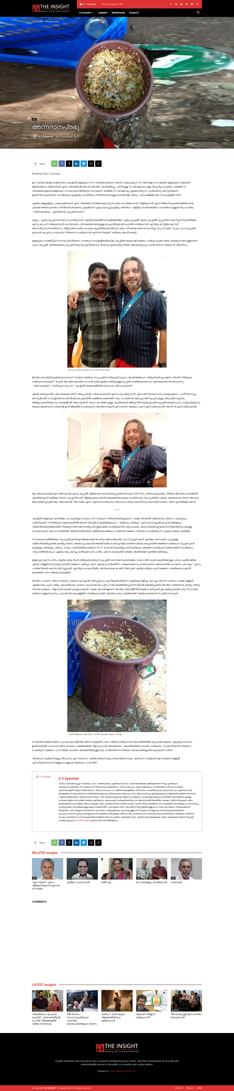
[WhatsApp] (54, 163)
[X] (197, 4)
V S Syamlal (46, 136)
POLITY (140, 1010)
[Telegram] (192, 4)
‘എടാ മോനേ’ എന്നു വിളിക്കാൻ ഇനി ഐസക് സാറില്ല (46, 885)
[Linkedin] (181, 4)
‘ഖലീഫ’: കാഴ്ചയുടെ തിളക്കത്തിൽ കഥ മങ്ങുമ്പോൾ (113, 1017)
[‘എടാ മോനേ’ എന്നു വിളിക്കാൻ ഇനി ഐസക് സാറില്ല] (47, 869)
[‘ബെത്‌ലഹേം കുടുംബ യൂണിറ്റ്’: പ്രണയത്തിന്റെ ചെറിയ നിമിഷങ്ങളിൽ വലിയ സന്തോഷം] (47, 1000)
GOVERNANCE (73, 1010)
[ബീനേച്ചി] (117, 869)
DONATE (134, 12)
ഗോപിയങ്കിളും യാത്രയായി (151, 882)
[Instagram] (176, 4)
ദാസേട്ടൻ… (177, 882)
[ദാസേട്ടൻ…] (186, 869)
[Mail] (186, 4)
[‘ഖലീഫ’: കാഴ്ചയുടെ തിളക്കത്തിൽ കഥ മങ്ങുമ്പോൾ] (117, 1000)
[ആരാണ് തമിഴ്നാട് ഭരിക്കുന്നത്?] (151, 1000)
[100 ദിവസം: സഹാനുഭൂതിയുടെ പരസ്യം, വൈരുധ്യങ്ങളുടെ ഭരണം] (82, 1000)
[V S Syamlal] (35, 136)
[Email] (91, 163)
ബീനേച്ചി (106, 882)
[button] (198, 12)
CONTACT (179, 1088)
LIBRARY (102, 12)
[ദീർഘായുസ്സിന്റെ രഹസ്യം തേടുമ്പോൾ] (186, 1000)
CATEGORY (85, 12)
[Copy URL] (98, 163)
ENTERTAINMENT (40, 1010)
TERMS (199, 1088)
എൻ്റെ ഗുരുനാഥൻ (78, 882)
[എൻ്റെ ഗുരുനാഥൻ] (82, 869)
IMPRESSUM (118, 12)
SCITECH (175, 1010)
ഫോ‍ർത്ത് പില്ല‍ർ (82, 820)
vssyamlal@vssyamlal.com (123, 1071)
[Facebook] (171, 4)
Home (35, 21)
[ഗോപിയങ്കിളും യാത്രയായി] (151, 869)
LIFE (41, 21)
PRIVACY (190, 1088)
